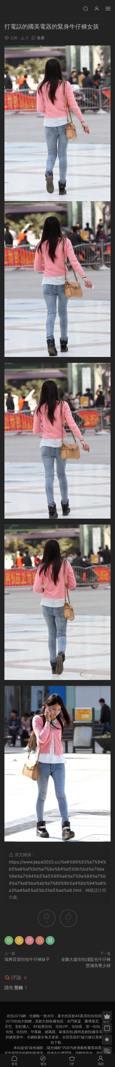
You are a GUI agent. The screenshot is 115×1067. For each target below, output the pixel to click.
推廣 (41, 37)
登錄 (18, 987)
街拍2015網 (13, 9)
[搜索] (85, 8)
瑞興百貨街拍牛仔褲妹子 (27, 959)
